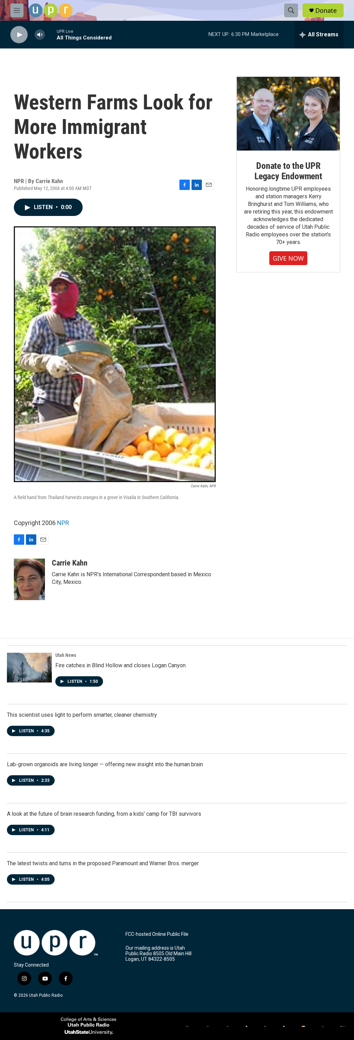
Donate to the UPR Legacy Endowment (288, 171)
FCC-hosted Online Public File (156, 934)
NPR (63, 522)
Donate (326, 10)
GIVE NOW (288, 258)
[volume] (40, 35)
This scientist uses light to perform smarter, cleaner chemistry (82, 715)
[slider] (51, 34)
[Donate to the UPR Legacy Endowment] (288, 114)
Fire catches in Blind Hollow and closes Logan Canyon (120, 665)
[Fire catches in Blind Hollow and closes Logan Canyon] (29, 667)
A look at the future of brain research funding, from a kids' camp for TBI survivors (104, 814)
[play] (19, 35)
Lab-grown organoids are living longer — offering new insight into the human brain (105, 764)
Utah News (65, 655)
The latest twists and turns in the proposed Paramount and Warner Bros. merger (103, 863)
